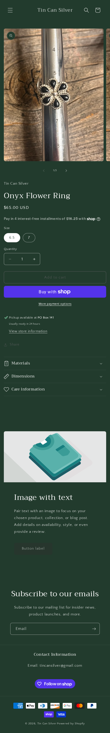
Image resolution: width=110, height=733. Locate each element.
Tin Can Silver (47, 723)
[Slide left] (43, 170)
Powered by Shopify (71, 723)
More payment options (55, 304)
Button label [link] (33, 548)
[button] (10, 10)
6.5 (12, 238)
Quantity (10, 249)
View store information (28, 331)
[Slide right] (66, 170)
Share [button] (14, 345)
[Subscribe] (94, 629)
